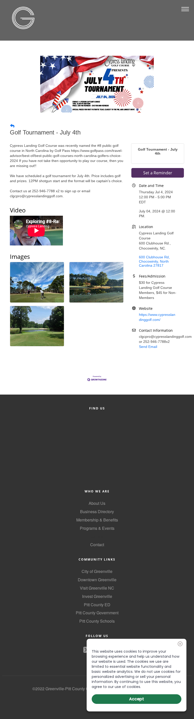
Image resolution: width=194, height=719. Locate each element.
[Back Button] (12, 126)
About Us (97, 503)
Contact (97, 544)
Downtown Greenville (97, 580)
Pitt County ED (97, 604)
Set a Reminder (157, 173)
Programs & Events (97, 528)
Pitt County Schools (97, 621)
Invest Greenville (97, 596)
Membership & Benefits (97, 520)
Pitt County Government (97, 613)
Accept (136, 699)
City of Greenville (97, 571)
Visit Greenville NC (97, 588)
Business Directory (97, 511)
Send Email (148, 347)
